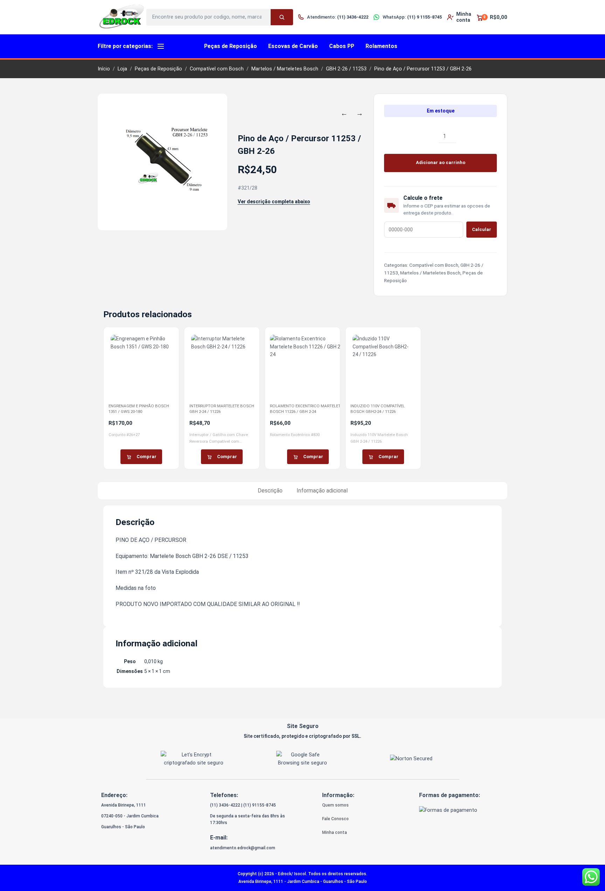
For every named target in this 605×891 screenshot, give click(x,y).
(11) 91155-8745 (259, 805)
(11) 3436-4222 (225, 805)
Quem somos (335, 805)
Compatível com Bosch (217, 69)
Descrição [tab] (270, 490)
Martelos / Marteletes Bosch (284, 69)
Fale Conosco (335, 818)
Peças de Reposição (230, 46)
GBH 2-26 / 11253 (346, 69)
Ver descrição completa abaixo (274, 201)
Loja (122, 69)
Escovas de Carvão (293, 46)
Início (104, 69)
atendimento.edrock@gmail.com (242, 847)
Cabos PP (341, 46)
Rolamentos (381, 46)
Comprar (147, 456)
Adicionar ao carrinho (440, 162)
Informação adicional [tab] (322, 490)
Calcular (481, 229)
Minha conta (334, 832)
